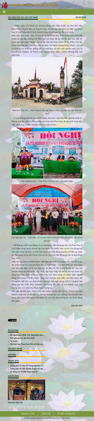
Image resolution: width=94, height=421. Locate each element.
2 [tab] (13, 407)
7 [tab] (32, 407)
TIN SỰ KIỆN (13, 330)
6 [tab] (28, 407)
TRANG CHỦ (28, 413)
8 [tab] (36, 407)
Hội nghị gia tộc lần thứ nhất (22, 338)
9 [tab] (39, 407)
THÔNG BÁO (13, 361)
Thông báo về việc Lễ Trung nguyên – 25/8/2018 (30, 366)
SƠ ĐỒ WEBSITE (66, 413)
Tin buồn (14, 341)
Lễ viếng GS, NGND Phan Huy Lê (23, 372)
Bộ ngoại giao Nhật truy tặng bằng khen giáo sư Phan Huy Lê (36, 335)
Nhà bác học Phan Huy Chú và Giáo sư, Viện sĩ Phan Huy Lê (35, 344)
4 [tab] (21, 407)
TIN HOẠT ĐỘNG (15, 349)
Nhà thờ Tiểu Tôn (15, 403)
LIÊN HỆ (46, 413)
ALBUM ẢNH (13, 376)
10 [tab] (43, 407)
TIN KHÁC (12, 355)
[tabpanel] (26, 393)
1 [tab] (10, 407)
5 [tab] (25, 407)
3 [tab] (17, 407)
